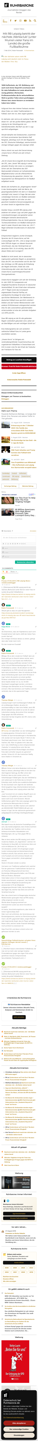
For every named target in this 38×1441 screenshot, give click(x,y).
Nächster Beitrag (27, 486)
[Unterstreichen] (8, 543)
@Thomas (5, 731)
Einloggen (5, 399)
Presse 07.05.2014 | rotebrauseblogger (17, 967)
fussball (14, 473)
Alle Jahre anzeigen (9, 1281)
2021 (15, 1272)
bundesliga (5, 473)
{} (22, 543)
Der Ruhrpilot (8, 1051)
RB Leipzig (15, 476)
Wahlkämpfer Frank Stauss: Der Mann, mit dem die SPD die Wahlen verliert (20, 1092)
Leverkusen (6, 476)
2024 (23, 1268)
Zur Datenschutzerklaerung (13, 1417)
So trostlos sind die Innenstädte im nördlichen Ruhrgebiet (20, 1307)
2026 (7, 1268)
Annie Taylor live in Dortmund (14, 1048)
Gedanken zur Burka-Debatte (15, 1233)
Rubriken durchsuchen (10, 1276)
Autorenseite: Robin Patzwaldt (19, 380)
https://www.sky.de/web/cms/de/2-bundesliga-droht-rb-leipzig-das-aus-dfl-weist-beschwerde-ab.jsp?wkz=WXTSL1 (19, 615)
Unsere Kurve (26, 476)
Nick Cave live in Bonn (11, 1165)
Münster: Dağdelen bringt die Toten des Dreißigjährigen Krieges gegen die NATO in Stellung (18, 1042)
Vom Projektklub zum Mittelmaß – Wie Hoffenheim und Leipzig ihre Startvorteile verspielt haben (23, 464)
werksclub (5, 479)
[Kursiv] (5, 543)
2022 (7, 1272)
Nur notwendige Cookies (19, 1429)
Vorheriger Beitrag (10, 486)
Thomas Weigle (7, 700)
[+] (24, 543)
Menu (5, 22)
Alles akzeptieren (19, 1423)
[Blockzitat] (17, 543)
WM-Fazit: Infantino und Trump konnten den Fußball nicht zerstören (23, 452)
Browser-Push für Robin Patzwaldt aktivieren (19, 366)
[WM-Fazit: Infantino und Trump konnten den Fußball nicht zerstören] (5, 449)
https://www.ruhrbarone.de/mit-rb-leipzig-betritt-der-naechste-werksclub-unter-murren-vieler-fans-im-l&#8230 (19, 981)
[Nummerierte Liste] (12, 543)
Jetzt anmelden (19, 1017)
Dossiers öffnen (8, 1279)
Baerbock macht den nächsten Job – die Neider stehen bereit (19, 1032)
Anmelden (33, 531)
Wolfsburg (14, 479)
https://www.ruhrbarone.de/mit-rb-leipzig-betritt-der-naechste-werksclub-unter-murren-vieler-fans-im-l (19, 596)
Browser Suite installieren (19, 1218)
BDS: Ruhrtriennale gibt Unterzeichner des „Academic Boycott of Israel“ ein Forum (20, 1102)
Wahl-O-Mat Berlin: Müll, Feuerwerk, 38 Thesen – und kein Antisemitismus (20, 1037)
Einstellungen (19, 1435)
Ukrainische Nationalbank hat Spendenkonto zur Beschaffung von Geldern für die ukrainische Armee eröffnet (19, 1321)
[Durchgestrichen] (10, 543)
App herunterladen (19, 1213)
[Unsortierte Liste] (15, 543)
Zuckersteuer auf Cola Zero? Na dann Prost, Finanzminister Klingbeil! (18, 1054)
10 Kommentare (29, 50)
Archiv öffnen (19, 1262)
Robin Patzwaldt (8, 608)
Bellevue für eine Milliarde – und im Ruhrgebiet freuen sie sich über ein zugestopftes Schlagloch (20, 1059)
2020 (23, 1272)
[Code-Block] (20, 543)
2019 (31, 1272)
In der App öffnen (19, 373)
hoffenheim (22, 473)
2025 (15, 1268)
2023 (31, 1268)
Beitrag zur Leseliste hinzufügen (19, 360)
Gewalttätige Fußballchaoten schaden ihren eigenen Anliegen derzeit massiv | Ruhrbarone (18, 942)
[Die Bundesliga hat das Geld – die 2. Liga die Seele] (5, 440)
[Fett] (3, 543)
